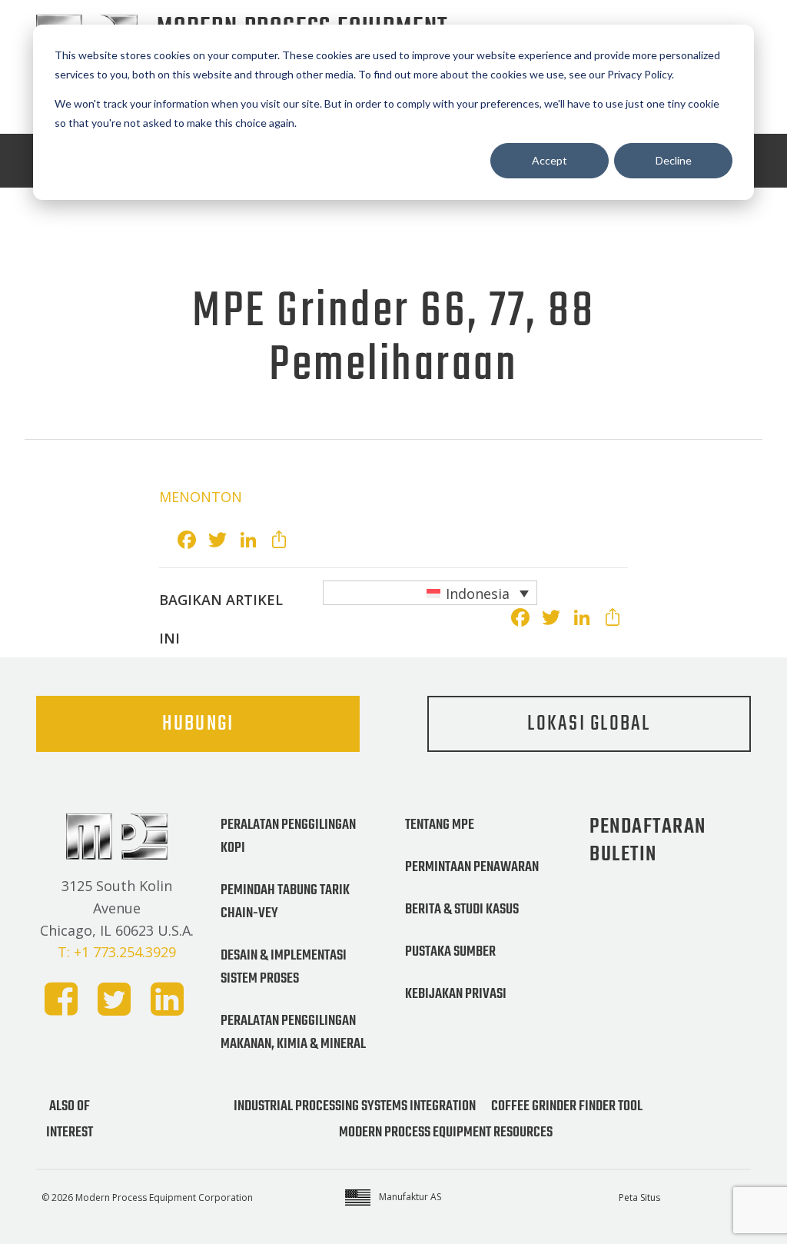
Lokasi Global (588, 723)
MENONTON (200, 496)
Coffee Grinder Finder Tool (567, 1106)
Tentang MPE (439, 825)
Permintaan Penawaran (472, 867)
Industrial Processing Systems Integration (355, 1106)
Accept (549, 160)
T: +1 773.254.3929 (117, 952)
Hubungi (198, 723)
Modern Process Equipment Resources (446, 1132)
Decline (674, 160)
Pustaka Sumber (450, 951)
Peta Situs (639, 1197)
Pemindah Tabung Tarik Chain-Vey (285, 902)
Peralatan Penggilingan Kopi (288, 836)
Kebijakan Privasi (455, 994)
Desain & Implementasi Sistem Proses (284, 967)
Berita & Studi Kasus (462, 909)
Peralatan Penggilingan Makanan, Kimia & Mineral (293, 1033)
